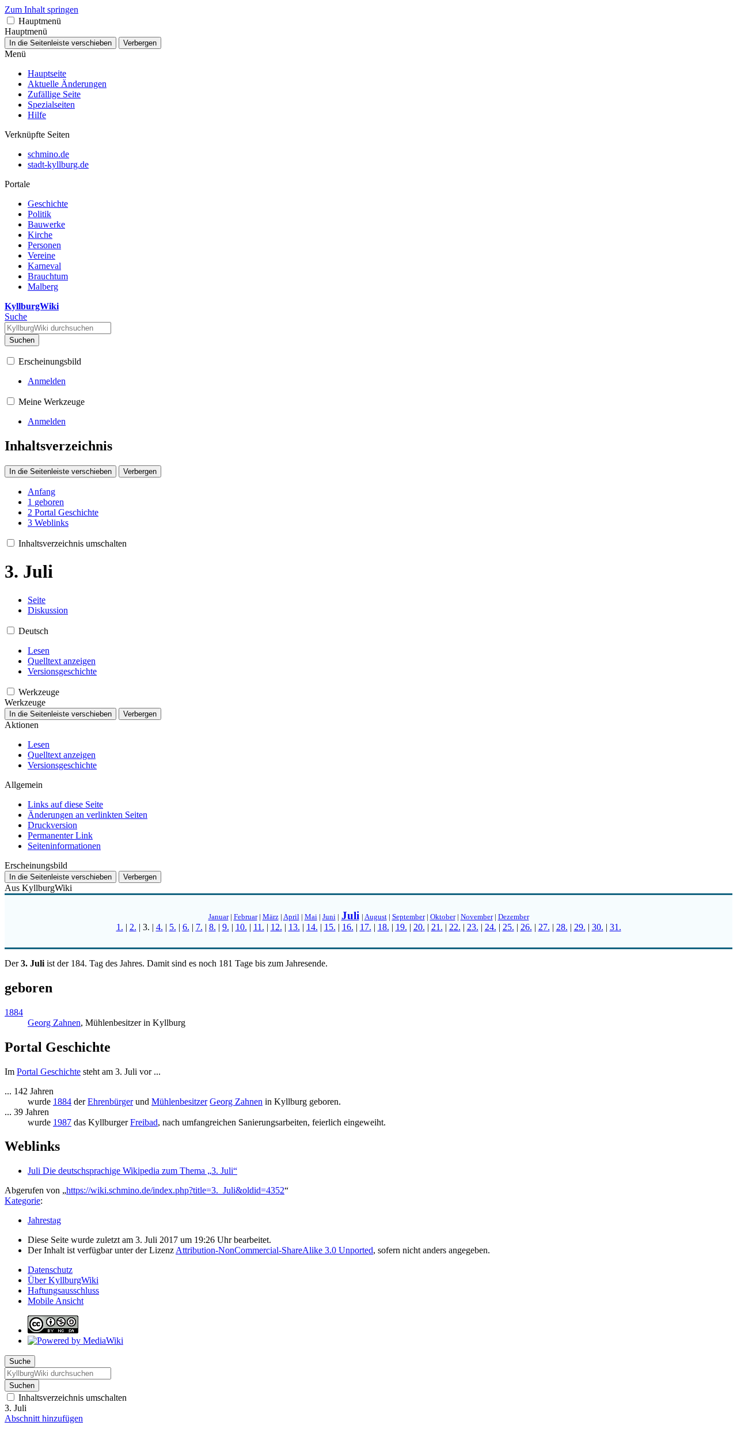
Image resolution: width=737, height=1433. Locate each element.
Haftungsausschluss (63, 1290)
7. (199, 927)
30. (597, 927)
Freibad (144, 1122)
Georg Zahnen (54, 1023)
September (408, 916)
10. (241, 927)
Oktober (442, 916)
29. (580, 927)
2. (133, 927)
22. (455, 927)
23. (472, 927)
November (477, 916)
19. (401, 927)
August (375, 916)
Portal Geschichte (49, 1071)
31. (615, 927)
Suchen (22, 340)
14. (312, 927)
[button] (10, 20)
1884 (14, 1012)
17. (365, 927)
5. (172, 927)
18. (383, 927)
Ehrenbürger (110, 1101)
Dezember (513, 916)
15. (330, 927)
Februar (245, 916)
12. (276, 927)
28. (562, 927)
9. (225, 927)
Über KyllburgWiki (63, 1280)
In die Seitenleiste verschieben (60, 43)
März (271, 916)
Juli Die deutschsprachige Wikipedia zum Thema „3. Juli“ (132, 1171)
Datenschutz (50, 1270)
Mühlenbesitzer (179, 1101)
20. (419, 927)
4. (159, 927)
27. (544, 927)
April (291, 916)
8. (212, 927)
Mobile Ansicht (55, 1301)
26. (526, 927)
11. (258, 927)
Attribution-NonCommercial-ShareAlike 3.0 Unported (274, 1250)
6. (186, 927)
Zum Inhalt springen (41, 9)
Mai (311, 916)
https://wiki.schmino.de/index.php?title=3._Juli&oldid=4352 (175, 1190)
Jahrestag (44, 1220)
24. (490, 927)
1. (119, 927)
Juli (350, 915)
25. (508, 927)
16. (348, 927)
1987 (62, 1122)
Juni (329, 916)
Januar (218, 916)
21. (437, 927)
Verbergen (140, 43)
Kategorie (22, 1200)
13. (294, 927)
